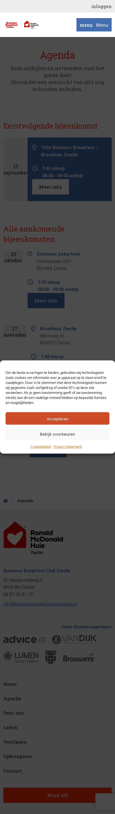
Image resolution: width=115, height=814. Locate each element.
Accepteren (57, 418)
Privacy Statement (68, 446)
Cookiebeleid (41, 446)
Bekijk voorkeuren (57, 433)
